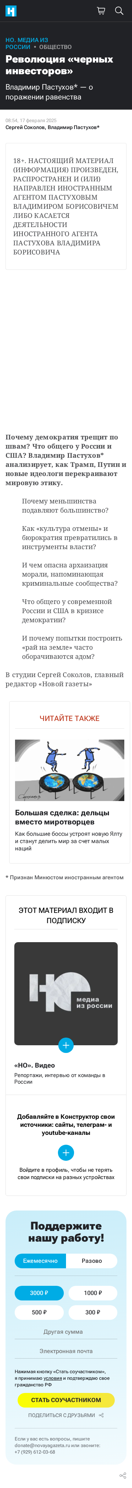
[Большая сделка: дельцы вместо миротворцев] (70, 782)
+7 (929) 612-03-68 (35, 1452)
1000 (90, 1292)
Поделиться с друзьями (61, 1415)
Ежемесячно (40, 1260)
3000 (36, 1292)
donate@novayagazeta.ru (42, 1445)
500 (37, 1312)
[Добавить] (66, 1045)
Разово (92, 1260)
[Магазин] (101, 11)
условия (53, 1378)
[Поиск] (119, 11)
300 (90, 1312)
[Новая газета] (13, 11)
